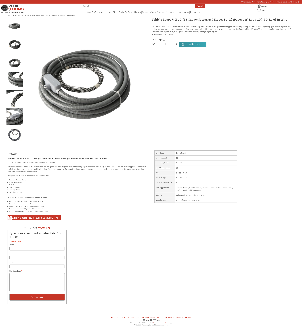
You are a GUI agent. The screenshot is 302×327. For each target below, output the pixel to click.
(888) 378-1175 (43, 228)
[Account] (259, 6)
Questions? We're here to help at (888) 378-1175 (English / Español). (270, 2)
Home (8, 15)
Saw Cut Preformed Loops (99, 12)
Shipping (179, 317)
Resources (195, 12)
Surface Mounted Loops (153, 12)
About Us (114, 317)
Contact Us (125, 317)
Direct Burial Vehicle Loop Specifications (35, 217)
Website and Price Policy (151, 317)
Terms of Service (165, 322)
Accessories (171, 12)
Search (200, 6)
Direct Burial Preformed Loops (127, 12)
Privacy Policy (168, 317)
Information (183, 12)
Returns (188, 317)
